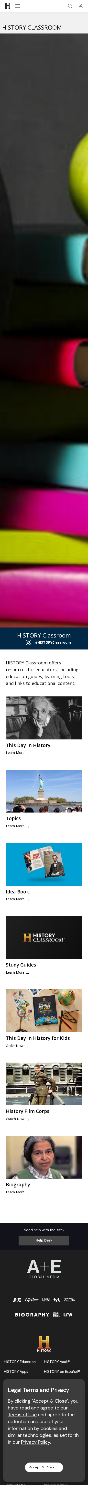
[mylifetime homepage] (32, 1302)
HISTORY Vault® (57, 1362)
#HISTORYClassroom (53, 642)
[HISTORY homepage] (44, 1344)
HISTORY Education (20, 1362)
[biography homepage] (32, 1316)
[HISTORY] (8, 6)
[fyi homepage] (57, 1302)
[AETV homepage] (17, 1302)
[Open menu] (18, 6)
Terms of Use (22, 1414)
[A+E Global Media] (44, 1269)
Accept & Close (42, 1467)
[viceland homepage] (69, 1302)
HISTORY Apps (16, 1371)
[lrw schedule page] (68, 1316)
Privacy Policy (35, 1442)
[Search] (69, 5)
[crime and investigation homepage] (56, 1316)
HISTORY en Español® (62, 1371)
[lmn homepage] (46, 1302)
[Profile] (80, 5)
